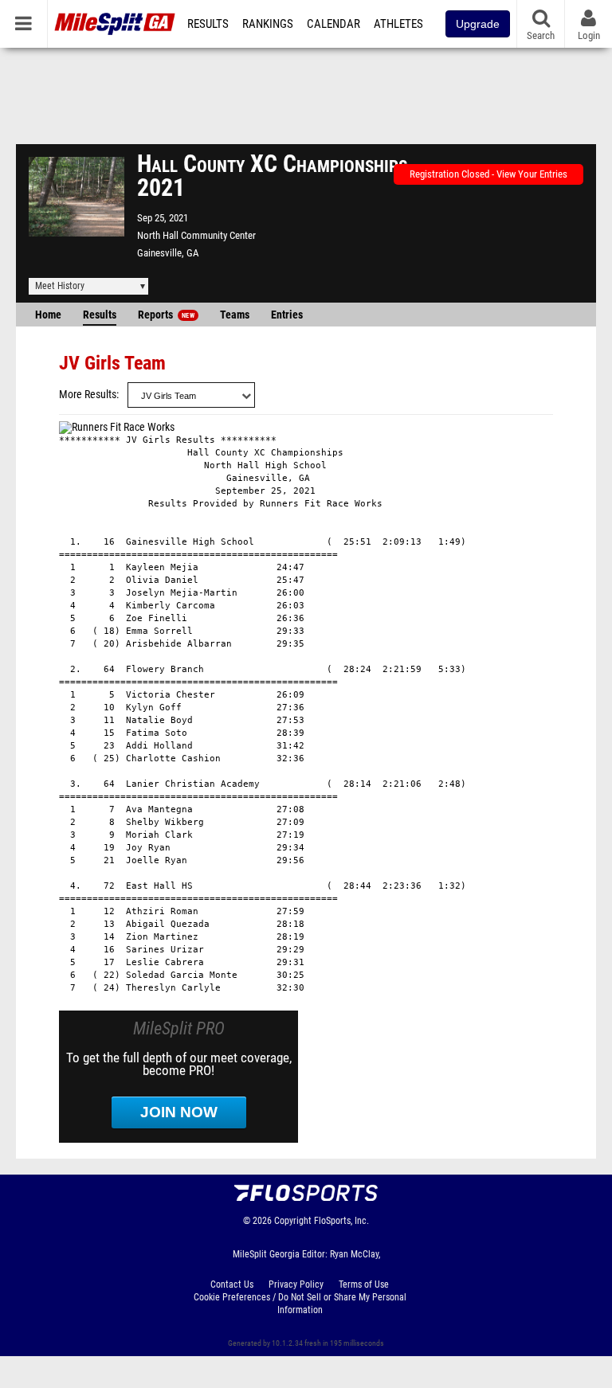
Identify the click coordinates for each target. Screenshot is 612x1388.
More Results (87, 394)
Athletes (398, 24)
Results (208, 24)
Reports (166, 315)
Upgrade (478, 24)
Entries (287, 315)
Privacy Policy (296, 1284)
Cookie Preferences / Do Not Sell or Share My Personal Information (300, 1304)
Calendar (333, 24)
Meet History (59, 285)
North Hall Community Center (196, 235)
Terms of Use (364, 1284)
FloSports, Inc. (341, 1220)
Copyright (293, 1220)
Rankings (267, 24)
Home (48, 315)
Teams (234, 315)
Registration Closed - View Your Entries (488, 174)
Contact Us (231, 1284)
